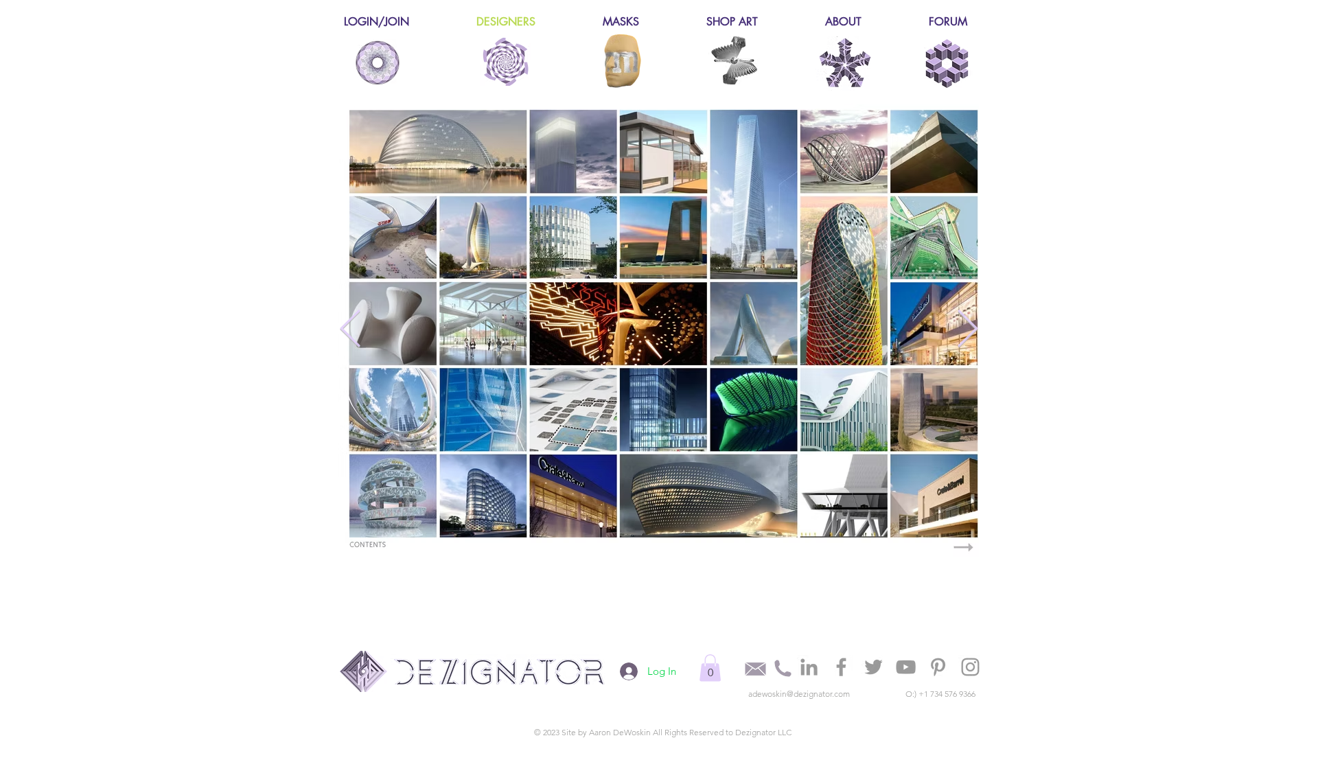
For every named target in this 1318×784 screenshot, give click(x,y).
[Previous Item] (350, 330)
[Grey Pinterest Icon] (938, 667)
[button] (710, 667)
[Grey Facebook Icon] (841, 667)
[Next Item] (968, 330)
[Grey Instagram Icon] (970, 667)
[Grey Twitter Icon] (874, 667)
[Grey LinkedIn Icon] (809, 667)
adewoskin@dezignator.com (799, 694)
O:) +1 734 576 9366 (940, 694)
